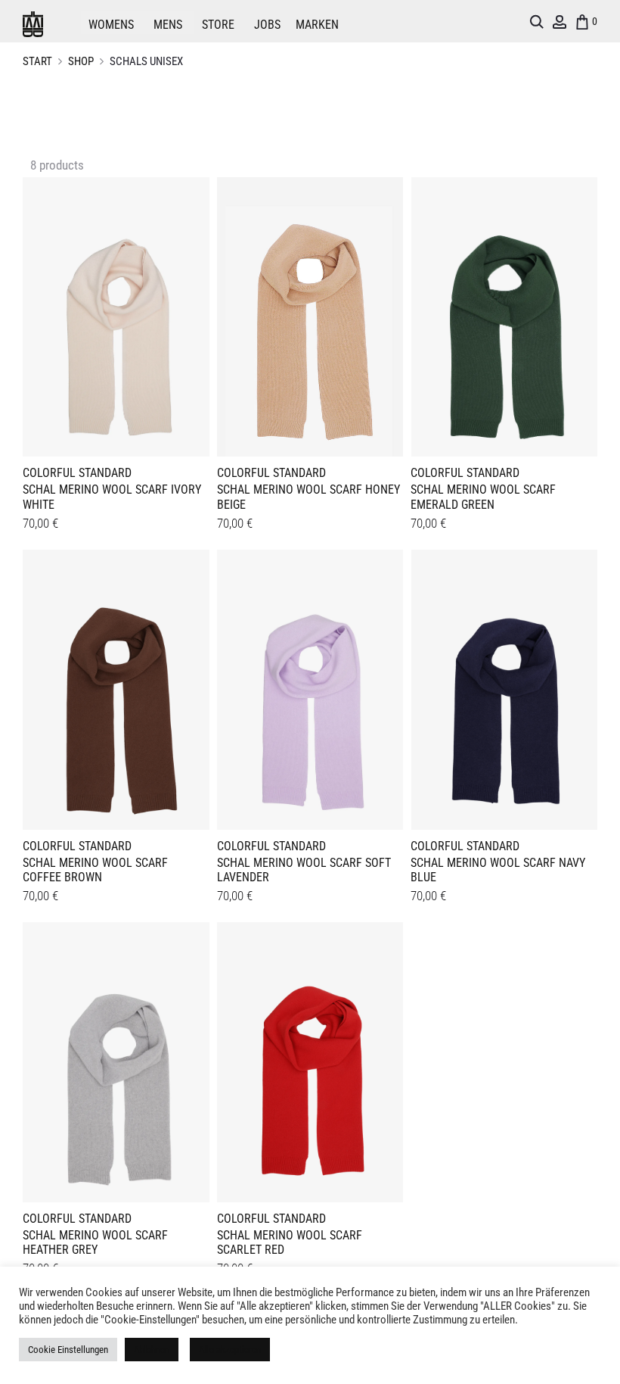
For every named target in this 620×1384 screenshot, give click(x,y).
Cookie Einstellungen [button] (68, 1349)
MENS (167, 24)
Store (218, 24)
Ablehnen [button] (151, 1349)
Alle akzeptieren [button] (230, 1349)
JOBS (267, 24)
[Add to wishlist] (190, 196)
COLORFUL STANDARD (77, 473)
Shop (81, 61)
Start (37, 61)
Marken (317, 24)
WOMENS (111, 24)
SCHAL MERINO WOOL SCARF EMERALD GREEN (483, 496)
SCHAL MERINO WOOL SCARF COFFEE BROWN (95, 870)
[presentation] (32, 314)
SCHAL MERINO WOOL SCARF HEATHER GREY (95, 1242)
